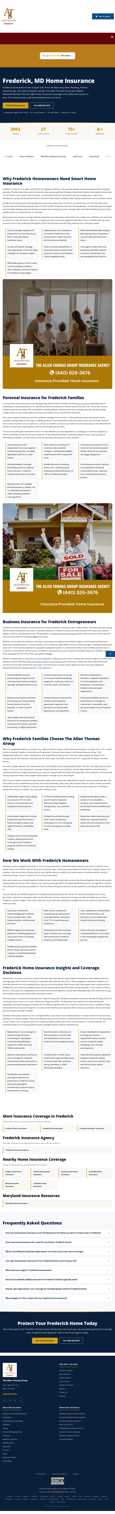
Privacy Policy (40, 1474)
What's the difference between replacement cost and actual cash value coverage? (44, 1251)
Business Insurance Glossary (69, 1432)
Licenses (76, 1474)
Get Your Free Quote (15, 105)
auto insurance (83, 403)
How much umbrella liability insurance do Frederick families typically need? (41, 1279)
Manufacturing (8, 1443)
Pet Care (6, 1450)
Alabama (10, 1496)
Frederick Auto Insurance (17, 1128)
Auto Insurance (64, 1374)
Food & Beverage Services (12, 1432)
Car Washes (7, 1417)
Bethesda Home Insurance (12, 1184)
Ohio (62, 1499)
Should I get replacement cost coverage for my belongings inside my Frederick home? (46, 1289)
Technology (7, 1461)
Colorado (34, 1496)
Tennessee (92, 1499)
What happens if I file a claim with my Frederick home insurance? (36, 1298)
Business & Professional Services (15, 1414)
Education (6, 1424)
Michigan (104, 1496)
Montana (18, 1499)
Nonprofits (7, 1446)
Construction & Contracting (13, 1421)
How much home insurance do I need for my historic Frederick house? (39, 1242)
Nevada (25, 1499)
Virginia (52, 1502)
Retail (5, 1454)
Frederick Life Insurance (54, 1128)
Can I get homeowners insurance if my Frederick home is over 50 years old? (41, 1261)
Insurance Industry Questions (70, 1421)
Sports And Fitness (9, 1457)
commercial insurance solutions (63, 633)
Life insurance (97, 434)
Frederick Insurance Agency (18, 1150)
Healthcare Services (10, 1439)
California (26, 1496)
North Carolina (53, 1499)
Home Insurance (65, 1378)
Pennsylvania (71, 1499)
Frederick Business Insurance (93, 1128)
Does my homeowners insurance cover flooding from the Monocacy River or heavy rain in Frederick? (53, 1233)
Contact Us (63, 1392)
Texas (100, 1499)
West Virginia (61, 1502)
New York (43, 1499)
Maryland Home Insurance (17, 1203)
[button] (112, 37)
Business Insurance (66, 1385)
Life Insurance (64, 1381)
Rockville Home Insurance (95, 1173)
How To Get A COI (66, 1424)
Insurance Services (66, 1370)
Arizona (17, 1496)
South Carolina (82, 1499)
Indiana (74, 1496)
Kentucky (87, 1496)
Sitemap (62, 1396)
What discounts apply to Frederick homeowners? (29, 1270)
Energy (5, 1428)
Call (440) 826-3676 (42, 105)
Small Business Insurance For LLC (71, 1428)
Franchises (6, 1436)
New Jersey (34, 1499)
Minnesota (9, 1499)
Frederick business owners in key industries (44, 661)
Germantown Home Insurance (69, 1173)
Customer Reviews (66, 1439)
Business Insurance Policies (69, 1436)
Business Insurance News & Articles (72, 1414)
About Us (62, 1389)
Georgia (60, 1496)
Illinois (67, 1496)
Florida (52, 1496)
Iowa (80, 1496)
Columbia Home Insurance (39, 1184)
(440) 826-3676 (10, 1394)
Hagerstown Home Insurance (13, 1173)
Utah (106, 1499)
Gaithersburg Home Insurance (41, 1173)
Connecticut (44, 1496)
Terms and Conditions (59, 1474)
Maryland (96, 1496)
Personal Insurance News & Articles (72, 1417)
